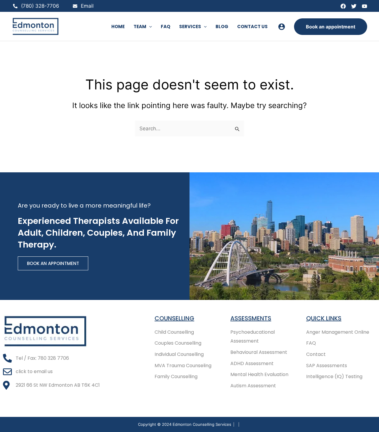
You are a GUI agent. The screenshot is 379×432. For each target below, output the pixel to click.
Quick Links (323, 318)
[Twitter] (353, 6)
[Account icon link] (281, 26)
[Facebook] (343, 6)
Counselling (174, 318)
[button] (149, 26)
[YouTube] (364, 6)
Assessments (250, 318)
